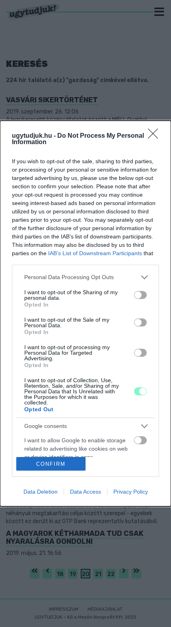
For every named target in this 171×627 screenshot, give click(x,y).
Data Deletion (40, 491)
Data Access (85, 491)
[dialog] (85, 314)
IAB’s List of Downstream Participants (95, 253)
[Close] (155, 136)
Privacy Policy (130, 491)
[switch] (140, 295)
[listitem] (85, 277)
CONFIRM (51, 464)
